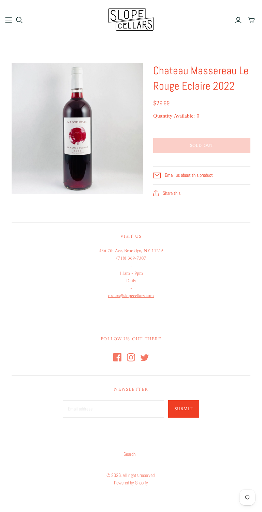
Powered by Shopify (131, 483)
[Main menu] (8, 20)
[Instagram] (131, 357)
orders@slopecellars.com (131, 296)
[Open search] (19, 20)
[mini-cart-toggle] (251, 20)
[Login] (238, 20)
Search (129, 454)
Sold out (202, 146)
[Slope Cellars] (131, 19)
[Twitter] (145, 357)
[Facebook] (117, 357)
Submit (184, 409)
